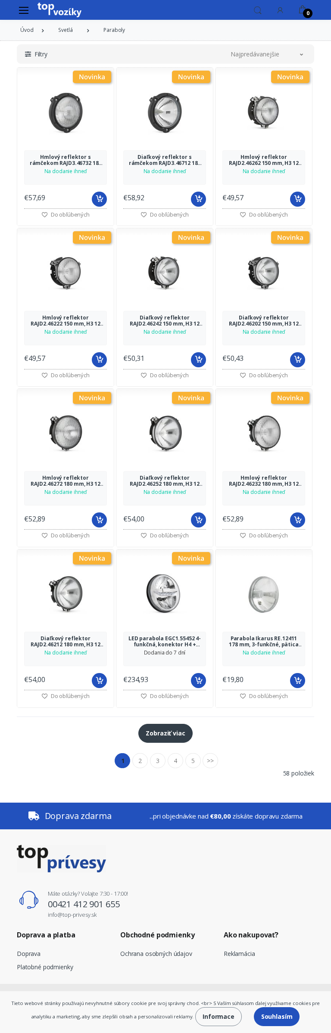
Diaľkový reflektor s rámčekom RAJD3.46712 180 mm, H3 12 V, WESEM (165, 160)
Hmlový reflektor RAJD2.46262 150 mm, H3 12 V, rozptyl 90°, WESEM (263, 160)
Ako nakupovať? (251, 935)
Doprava (29, 953)
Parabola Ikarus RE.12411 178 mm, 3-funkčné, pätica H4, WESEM (263, 642)
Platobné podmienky (45, 967)
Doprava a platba (46, 935)
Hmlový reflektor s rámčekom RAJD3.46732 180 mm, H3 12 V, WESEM (66, 160)
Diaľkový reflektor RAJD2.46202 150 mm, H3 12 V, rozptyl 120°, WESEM (263, 321)
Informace (218, 1016)
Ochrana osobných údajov (156, 953)
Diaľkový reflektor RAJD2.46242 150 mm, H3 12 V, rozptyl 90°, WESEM (164, 321)
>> (210, 761)
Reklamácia (239, 953)
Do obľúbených (70, 214)
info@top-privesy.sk (72, 914)
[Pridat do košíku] (99, 199)
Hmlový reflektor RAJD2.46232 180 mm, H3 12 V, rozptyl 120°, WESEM (263, 481)
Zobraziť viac (165, 733)
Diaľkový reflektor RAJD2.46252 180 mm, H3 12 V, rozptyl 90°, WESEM (164, 481)
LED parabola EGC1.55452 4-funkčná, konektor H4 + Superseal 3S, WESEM (164, 642)
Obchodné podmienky (157, 935)
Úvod (26, 30)
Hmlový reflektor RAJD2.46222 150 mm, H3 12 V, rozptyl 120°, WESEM (65, 321)
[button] (257, 9)
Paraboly (114, 30)
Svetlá (65, 30)
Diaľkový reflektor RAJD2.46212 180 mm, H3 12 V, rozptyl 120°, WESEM (65, 642)
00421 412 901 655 (84, 904)
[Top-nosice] (59, 10)
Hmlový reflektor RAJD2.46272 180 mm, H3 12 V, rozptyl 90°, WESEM (65, 481)
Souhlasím (277, 1016)
